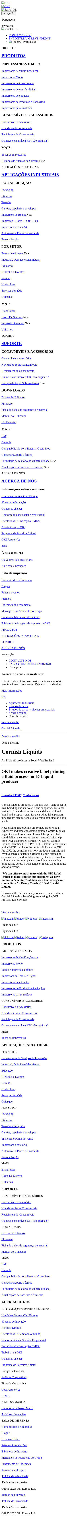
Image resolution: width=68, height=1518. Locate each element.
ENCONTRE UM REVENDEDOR (30, 38)
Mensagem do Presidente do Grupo (21, 611)
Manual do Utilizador (13, 415)
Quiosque (7, 296)
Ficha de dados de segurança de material (24, 409)
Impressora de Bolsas (13, 214)
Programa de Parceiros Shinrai (18, 533)
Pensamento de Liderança (16, 1463)
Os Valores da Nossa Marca (17, 559)
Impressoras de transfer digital (18, 89)
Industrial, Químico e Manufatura (20, 259)
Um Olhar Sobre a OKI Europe (19, 496)
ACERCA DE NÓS (19, 481)
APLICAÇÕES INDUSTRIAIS (30, 174)
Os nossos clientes (11, 508)
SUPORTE (11, 343)
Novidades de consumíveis (16, 128)
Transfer (6, 202)
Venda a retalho (17, 712)
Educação (7, 265)
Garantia (6, 442)
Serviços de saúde (11, 290)
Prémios (6, 598)
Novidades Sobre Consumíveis (19, 364)
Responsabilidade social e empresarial (23, 514)
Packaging (7, 189)
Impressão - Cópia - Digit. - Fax (19, 220)
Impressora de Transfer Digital (18, 975)
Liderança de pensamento (16, 604)
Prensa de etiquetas (12, 253)
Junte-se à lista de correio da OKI (20, 617)
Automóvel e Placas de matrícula (20, 233)
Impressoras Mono (12, 77)
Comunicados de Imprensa (16, 580)
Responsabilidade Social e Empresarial (23, 1340)
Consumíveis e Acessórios (16, 122)
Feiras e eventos (10, 592)
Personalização (9, 239)
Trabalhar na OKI (11, 1352)
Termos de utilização (13, 1470)
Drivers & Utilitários (13, 397)
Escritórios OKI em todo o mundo (20, 1333)
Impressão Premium (12, 323)
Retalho (5, 278)
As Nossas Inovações (13, 565)
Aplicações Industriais (21, 702)
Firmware (7, 403)
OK (3, 696)
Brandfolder (8, 310)
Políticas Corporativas (13, 1377)
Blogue (5, 586)
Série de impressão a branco (17, 969)
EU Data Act (8, 422)
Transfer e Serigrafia (13, 1126)
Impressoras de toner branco (17, 83)
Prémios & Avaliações (14, 1445)
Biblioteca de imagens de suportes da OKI (25, 623)
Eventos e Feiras (10, 1439)
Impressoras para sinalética (16, 108)
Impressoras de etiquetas (15, 95)
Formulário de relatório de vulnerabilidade (25, 460)
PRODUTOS (13, 55)
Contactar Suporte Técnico (16, 454)
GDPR (5, 1395)
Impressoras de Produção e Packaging (23, 101)
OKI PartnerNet (10, 539)
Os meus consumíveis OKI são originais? (25, 140)
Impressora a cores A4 (14, 227)
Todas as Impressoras (13, 154)
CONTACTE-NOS (20, 35)
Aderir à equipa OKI (13, 527)
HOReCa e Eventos (12, 272)
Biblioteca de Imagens (14, 1451)
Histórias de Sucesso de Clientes (19, 160)
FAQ (4, 436)
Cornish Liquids (11, 728)
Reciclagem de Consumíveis (17, 134)
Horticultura (8, 284)
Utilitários (7, 329)
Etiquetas (6, 196)
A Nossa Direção (11, 1327)
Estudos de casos (18, 706)
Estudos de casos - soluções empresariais (32, 709)
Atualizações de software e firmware (22, 467)
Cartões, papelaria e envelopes (18, 208)
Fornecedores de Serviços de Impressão (24, 1058)
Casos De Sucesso (11, 317)
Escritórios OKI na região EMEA (20, 521)
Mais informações (11, 690)
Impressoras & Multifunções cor (19, 70)
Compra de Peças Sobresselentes (20, 383)
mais (4, 545)
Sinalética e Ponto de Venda (17, 1138)
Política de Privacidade (15, 1476)
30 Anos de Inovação (13, 502)
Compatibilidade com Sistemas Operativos (25, 448)
